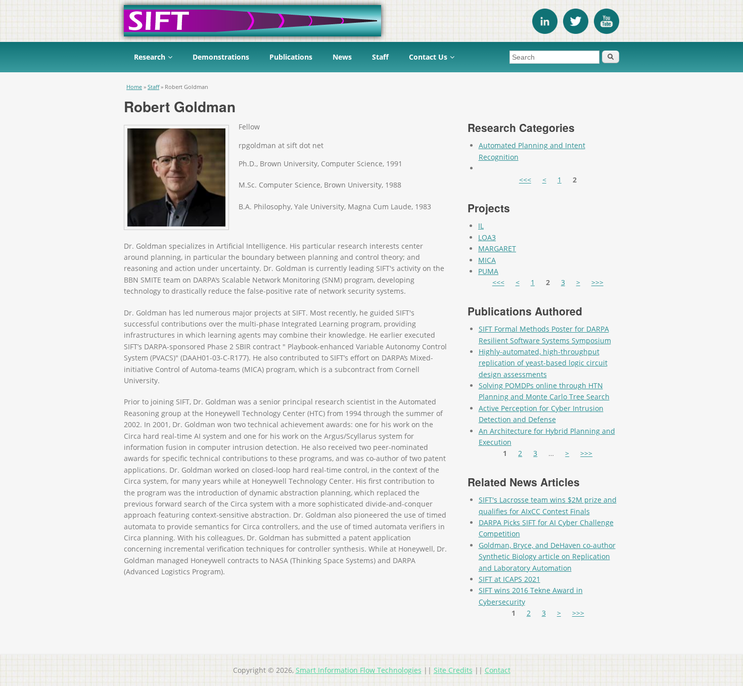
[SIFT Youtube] (606, 31)
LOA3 (487, 237)
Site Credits (453, 670)
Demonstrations (221, 57)
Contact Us (428, 57)
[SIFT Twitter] (575, 31)
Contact (497, 670)
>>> (597, 282)
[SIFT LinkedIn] (545, 31)
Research (149, 57)
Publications (290, 57)
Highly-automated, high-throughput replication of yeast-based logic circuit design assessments (543, 363)
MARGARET (497, 248)
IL (481, 226)
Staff (380, 57)
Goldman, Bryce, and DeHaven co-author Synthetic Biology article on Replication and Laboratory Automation (547, 556)
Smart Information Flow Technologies (359, 670)
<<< (525, 180)
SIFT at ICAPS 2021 (509, 579)
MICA (487, 260)
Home (134, 86)
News (342, 57)
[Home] (371, 20)
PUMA (488, 271)
